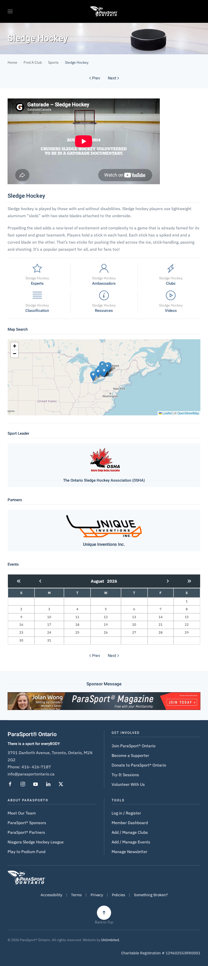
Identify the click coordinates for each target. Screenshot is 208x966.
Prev (96, 78)
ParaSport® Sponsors (27, 822)
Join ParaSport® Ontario (133, 745)
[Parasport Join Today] (104, 700)
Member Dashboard (130, 822)
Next (112, 78)
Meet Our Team (22, 813)
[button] (10, 11)
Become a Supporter (130, 755)
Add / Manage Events (131, 841)
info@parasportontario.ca (31, 773)
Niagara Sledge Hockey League (36, 841)
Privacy (97, 894)
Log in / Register (126, 813)
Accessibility (51, 894)
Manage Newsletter (129, 851)
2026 (112, 581)
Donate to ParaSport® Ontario (139, 765)
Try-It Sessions (125, 774)
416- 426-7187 (36, 766)
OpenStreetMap (188, 413)
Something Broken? (151, 894)
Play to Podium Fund (26, 851)
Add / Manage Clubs (130, 832)
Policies (118, 894)
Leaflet (167, 413)
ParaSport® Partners (26, 832)
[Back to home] (104, 11)
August (99, 581)
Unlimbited (110, 940)
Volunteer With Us (128, 784)
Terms (76, 894)
